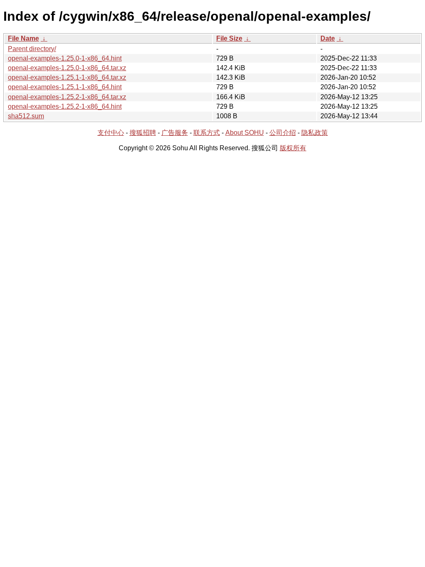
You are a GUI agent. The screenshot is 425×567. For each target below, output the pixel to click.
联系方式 (206, 132)
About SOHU (244, 132)
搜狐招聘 (142, 132)
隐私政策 (314, 132)
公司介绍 (282, 132)
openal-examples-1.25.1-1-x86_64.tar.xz (67, 77)
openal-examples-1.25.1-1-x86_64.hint (65, 86)
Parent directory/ (32, 48)
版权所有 (293, 148)
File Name (23, 38)
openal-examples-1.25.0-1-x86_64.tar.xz (67, 67)
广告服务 (174, 132)
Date (327, 38)
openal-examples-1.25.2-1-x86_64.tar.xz (67, 96)
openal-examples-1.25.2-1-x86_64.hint (65, 106)
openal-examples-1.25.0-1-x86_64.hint (65, 58)
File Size (229, 38)
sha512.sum (26, 116)
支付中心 (111, 132)
